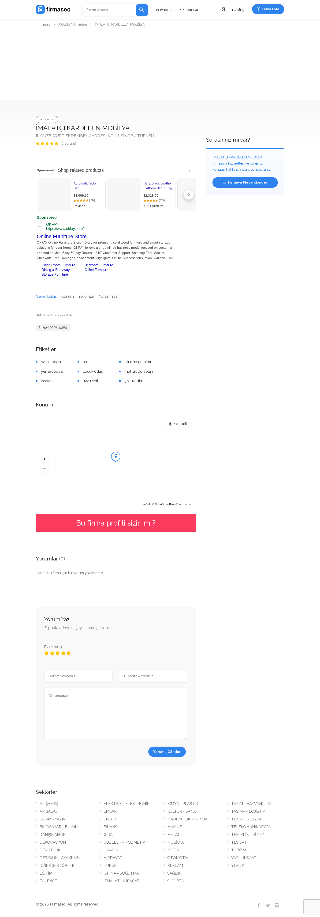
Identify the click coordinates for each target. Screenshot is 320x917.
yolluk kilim (133, 381)
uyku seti (90, 381)
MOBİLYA (47, 119)
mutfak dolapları (138, 371)
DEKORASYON (53, 842)
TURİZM (238, 850)
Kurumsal (160, 10)
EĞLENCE (48, 881)
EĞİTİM (46, 873)
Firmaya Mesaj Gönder (247, 182)
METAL (173, 834)
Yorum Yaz (108, 296)
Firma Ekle (270, 9)
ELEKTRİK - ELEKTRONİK (126, 803)
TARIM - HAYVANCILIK (251, 803)
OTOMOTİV (177, 858)
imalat (46, 381)
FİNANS (110, 827)
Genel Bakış (46, 296)
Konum (67, 296)
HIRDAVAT (113, 858)
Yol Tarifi (180, 423)
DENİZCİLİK (50, 850)
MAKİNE (174, 827)
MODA (173, 850)
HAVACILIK (113, 850)
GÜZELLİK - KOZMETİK (124, 842)
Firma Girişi (235, 9)
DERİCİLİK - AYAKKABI (60, 858)
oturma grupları (137, 362)
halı (86, 362)
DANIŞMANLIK (53, 834)
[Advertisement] (160, 65)
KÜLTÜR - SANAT (182, 811)
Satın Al (191, 10)
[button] (44, 459)
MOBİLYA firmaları (72, 24)
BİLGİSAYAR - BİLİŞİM (59, 827)
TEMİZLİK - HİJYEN (248, 834)
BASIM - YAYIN (53, 819)
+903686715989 (54, 327)
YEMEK (237, 865)
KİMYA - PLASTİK (182, 803)
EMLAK (110, 811)
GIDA (108, 834)
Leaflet (145, 504)
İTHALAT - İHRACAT (122, 881)
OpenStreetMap (165, 504)
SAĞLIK (174, 873)
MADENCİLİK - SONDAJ (188, 819)
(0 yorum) (68, 143)
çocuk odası (93, 371)
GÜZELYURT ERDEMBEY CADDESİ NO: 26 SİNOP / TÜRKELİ (96, 135)
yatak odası (51, 362)
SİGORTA (175, 881)
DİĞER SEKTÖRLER (57, 865)
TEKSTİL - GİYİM (246, 819)
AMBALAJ (48, 811)
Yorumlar (86, 296)
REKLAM (175, 865)
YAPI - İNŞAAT (244, 858)
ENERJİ (110, 819)
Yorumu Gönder (167, 752)
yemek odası (52, 371)
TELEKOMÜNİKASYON (251, 827)
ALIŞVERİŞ (49, 803)
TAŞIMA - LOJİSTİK (248, 811)
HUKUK (110, 865)
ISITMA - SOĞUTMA (121, 873)
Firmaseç (43, 24)
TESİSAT (239, 842)
